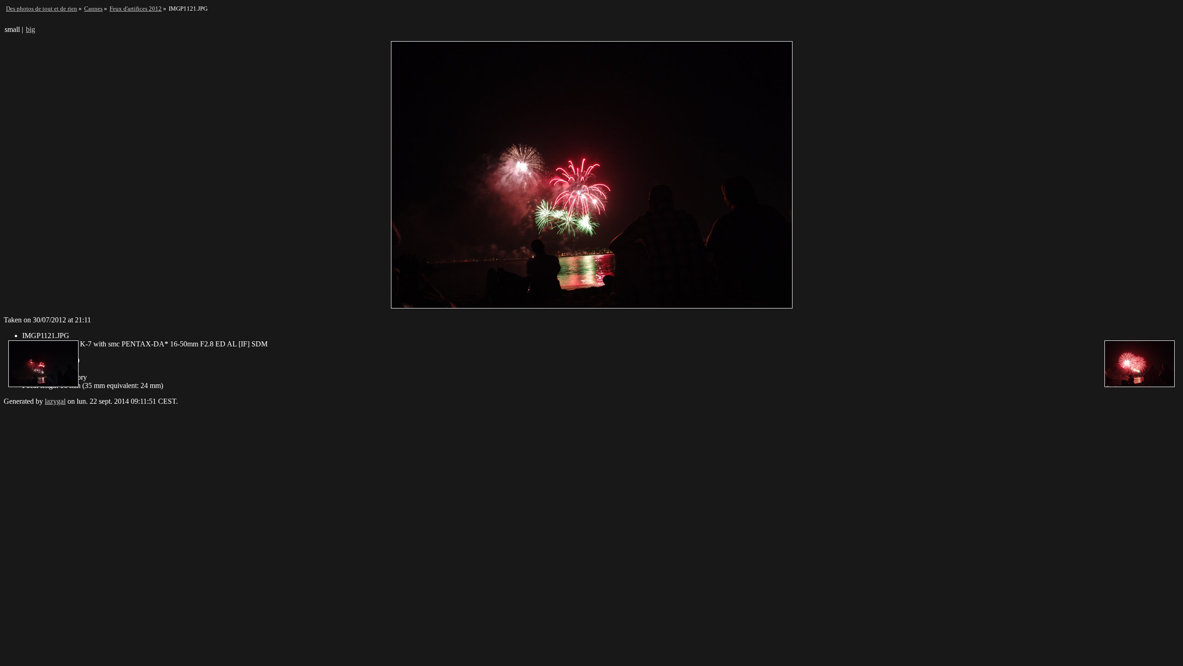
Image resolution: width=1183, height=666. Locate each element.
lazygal (55, 401)
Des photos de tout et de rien (41, 8)
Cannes (93, 8)
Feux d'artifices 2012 (136, 8)
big (30, 29)
